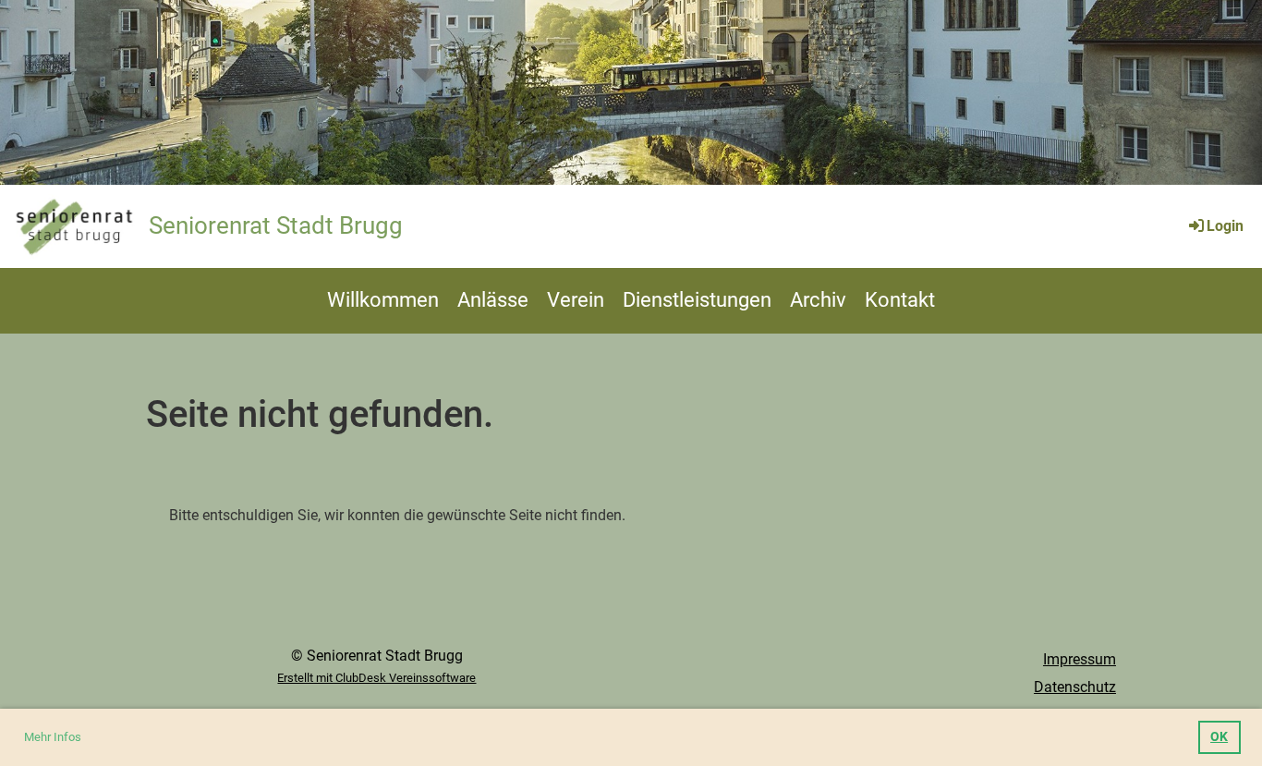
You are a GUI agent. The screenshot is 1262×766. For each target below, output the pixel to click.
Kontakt (900, 299)
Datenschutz (1075, 687)
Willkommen (383, 299)
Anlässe (492, 299)
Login (1225, 226)
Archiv (818, 299)
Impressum (1079, 659)
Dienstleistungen (697, 299)
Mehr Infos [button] (52, 737)
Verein (575, 299)
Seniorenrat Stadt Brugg (276, 225)
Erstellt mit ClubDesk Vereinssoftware (376, 678)
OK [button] (1219, 737)
